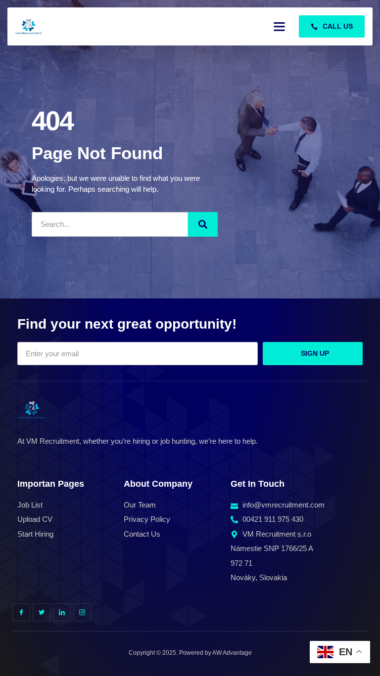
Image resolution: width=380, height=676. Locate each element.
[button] (279, 26)
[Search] (203, 224)
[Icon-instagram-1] (82, 612)
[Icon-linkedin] (62, 612)
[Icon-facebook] (21, 612)
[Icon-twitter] (41, 612)
